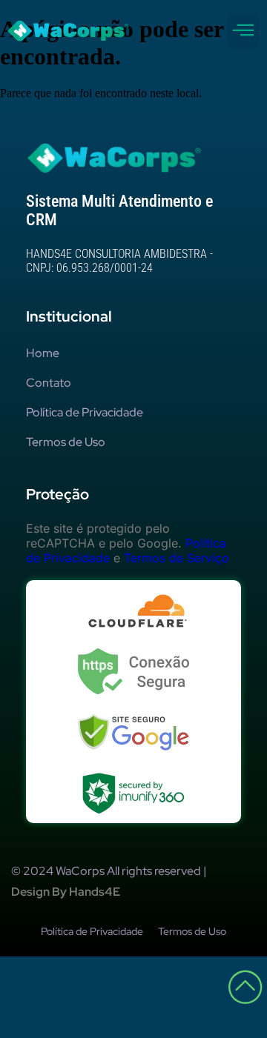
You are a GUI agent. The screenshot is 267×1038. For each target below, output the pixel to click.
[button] (243, 31)
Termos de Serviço (176, 557)
